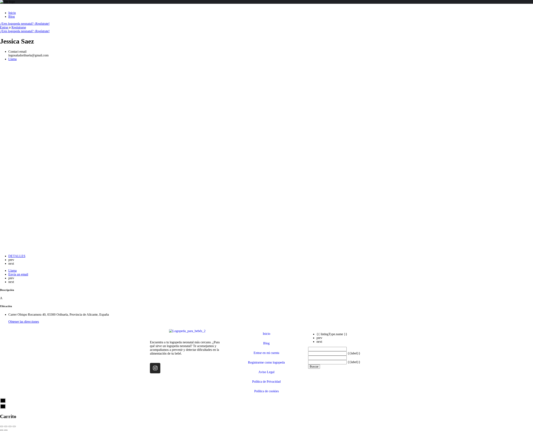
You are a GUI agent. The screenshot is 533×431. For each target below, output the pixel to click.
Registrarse (18, 27)
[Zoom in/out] (14, 426)
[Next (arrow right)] (5, 430)
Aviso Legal (266, 372)
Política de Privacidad (266, 381)
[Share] (5, 426)
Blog (11, 16)
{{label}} (353, 353)
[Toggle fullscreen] (10, 426)
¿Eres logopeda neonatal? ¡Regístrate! (25, 23)
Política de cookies (266, 391)
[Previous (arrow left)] (1, 430)
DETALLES (16, 256)
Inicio (12, 13)
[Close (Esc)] (1, 426)
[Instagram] (155, 368)
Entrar (4, 27)
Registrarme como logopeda (266, 362)
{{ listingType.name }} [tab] (331, 334)
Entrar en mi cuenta (266, 353)
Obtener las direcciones (23, 321)
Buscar (314, 366)
